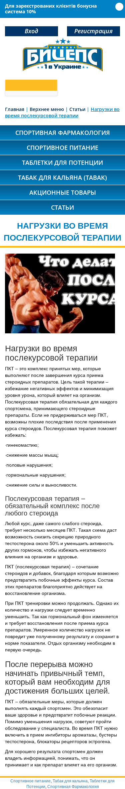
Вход (31, 31)
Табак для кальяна (70, 780)
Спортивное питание (62, 148)
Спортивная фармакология (62, 133)
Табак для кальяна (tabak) (62, 177)
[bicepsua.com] (63, 54)
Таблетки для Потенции (62, 163)
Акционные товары (62, 192)
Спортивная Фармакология (73, 786)
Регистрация (93, 31)
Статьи (62, 207)
